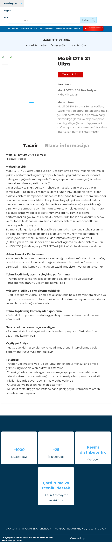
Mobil (68, 84)
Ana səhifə (13, 29)
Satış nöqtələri (64, 29)
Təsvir (30, 145)
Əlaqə (77, 29)
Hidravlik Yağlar (78, 45)
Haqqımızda (26, 29)
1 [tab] (31, 102)
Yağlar (44, 45)
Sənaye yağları (58, 45)
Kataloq (38, 29)
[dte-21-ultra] (5, 60)
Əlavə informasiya (66, 145)
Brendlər (49, 29)
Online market (96, 28)
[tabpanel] (31, 78)
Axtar (85, 20)
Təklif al (70, 74)
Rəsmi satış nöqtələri (81, 528)
